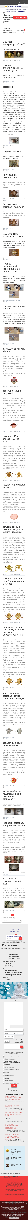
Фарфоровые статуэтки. (9, 300)
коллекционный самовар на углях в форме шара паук (13, 529)
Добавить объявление (20, 17)
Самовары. (6, 60)
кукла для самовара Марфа (14, 350)
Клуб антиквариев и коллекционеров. (13, 1065)
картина (24, 945)
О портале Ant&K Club (14, 6)
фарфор (9, 948)
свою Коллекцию (10, 1183)
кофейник (8, 86)
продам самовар (12, 151)
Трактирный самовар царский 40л (12, 881)
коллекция (17, 941)
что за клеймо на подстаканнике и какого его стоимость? (12, 794)
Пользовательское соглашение (11, 1208)
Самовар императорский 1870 (14, 43)
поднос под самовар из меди (14, 486)
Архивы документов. (9, 1081)
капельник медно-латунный (12, 392)
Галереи (7, 11)
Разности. (6, 386)
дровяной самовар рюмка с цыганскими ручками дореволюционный (14, 630)
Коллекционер (10, 945)
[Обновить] (21, 1026)
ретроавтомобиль (21, 950)
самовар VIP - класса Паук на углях (11, 438)
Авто (17, 950)
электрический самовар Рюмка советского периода (13, 695)
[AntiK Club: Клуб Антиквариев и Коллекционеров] (6, 6)
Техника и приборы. (11, 970)
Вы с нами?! (21, 11)
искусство (18, 948)
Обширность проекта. (9, 1055)
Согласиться (14, 1218)
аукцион (24, 942)
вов (15, 948)
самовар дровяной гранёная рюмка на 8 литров (13, 581)
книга (11, 942)
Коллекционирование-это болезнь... (12, 1083)
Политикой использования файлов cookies (13, 1215)
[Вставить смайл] (22, 1026)
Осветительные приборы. (13, 974)
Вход (24, 1)
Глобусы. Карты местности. (13, 972)
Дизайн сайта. (7, 1064)
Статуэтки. (8, 965)
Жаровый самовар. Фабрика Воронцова (14, 824)
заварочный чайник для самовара (13, 744)
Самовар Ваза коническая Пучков (13, 235)
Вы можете (22, 9)
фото (13, 948)
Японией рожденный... (9, 1067)
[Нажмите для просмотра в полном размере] (9, 58)
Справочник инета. (9, 1080)
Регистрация (22, 3)
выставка (4, 948)
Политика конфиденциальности (15, 1209)
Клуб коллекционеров (11, 9)
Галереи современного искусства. (12, 1069)
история (13, 950)
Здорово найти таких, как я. (10, 1059)
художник (7, 942)
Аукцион (13, 11)
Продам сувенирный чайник (14, 307)
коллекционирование (7, 950)
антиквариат (24, 948)
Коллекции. (7, 1078)
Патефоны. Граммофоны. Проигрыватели (12, 968)
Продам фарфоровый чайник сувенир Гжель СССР (11, 267)
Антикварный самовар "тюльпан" (13, 205)
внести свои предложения (17, 1189)
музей (20, 946)
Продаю (3, 942)
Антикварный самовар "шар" (11, 176)
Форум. (6, 1076)
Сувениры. (6, 343)
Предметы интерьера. (6, 20)
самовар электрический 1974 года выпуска (14, 67)
